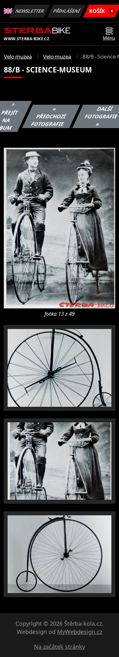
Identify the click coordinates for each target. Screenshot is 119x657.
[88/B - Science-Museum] (59, 227)
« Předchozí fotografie (48, 116)
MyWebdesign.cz (79, 631)
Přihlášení (66, 11)
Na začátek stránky (59, 646)
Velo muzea (18, 56)
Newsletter (29, 11)
